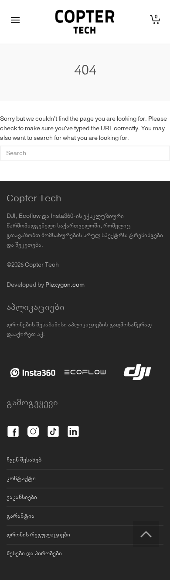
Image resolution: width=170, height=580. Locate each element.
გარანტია (20, 516)
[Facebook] (13, 426)
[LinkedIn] (73, 426)
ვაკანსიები (22, 497)
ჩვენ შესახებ (24, 460)
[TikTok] (53, 426)
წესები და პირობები (34, 553)
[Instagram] (33, 426)
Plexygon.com (65, 285)
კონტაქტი (21, 478)
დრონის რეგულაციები (38, 535)
